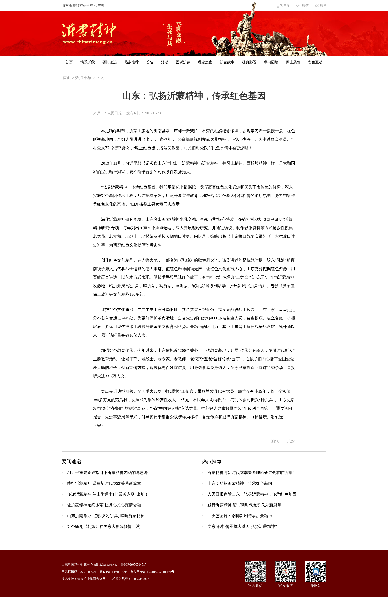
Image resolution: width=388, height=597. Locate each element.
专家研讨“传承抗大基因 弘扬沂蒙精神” (242, 526)
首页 (69, 62)
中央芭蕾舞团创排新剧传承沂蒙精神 (239, 515)
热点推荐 (131, 62)
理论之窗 (205, 62)
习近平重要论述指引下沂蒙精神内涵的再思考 (107, 472)
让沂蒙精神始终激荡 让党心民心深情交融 (104, 505)
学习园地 (271, 62)
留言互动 (315, 62)
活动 (164, 62)
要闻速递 (109, 62)
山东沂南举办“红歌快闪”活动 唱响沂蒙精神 (106, 515)
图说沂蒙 (183, 62)
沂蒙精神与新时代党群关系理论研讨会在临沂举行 (251, 472)
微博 (323, 5)
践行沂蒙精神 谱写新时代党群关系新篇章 (104, 483)
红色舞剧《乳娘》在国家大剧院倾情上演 (103, 526)
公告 (150, 62)
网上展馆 (293, 62)
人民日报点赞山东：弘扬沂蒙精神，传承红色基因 (251, 494)
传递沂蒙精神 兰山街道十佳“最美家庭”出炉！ (108, 494)
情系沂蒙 (87, 62)
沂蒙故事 (227, 62)
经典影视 (249, 62)
